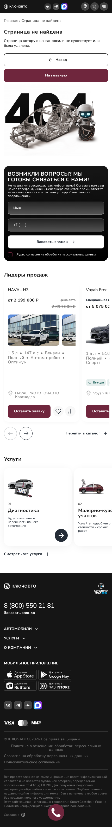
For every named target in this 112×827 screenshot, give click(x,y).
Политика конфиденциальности (28, 806)
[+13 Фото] (42, 330)
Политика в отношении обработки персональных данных (56, 748)
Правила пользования (73, 806)
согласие (33, 254)
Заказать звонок (52, 241)
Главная (11, 20)
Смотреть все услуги (23, 554)
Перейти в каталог (83, 433)
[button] (26, 433)
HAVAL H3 (18, 290)
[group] (38, 507)
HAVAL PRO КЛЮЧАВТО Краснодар (37, 395)
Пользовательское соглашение (32, 762)
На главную (56, 75)
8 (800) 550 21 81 (29, 605)
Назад (61, 59)
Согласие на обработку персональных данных (46, 756)
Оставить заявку (29, 411)
